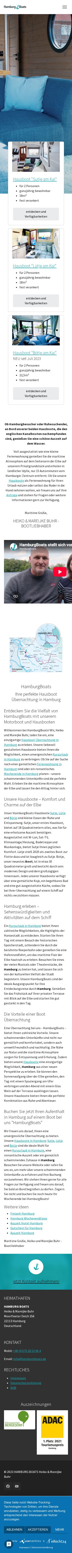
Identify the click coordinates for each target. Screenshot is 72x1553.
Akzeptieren (38, 1529)
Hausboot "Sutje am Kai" (35, 179)
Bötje (13, 818)
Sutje (53, 813)
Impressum (18, 1378)
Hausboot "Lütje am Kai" (34, 266)
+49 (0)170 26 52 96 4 (27, 1351)
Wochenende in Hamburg (21, 774)
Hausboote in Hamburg (30, 1141)
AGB (13, 1388)
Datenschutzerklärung (25, 1383)
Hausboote (16, 480)
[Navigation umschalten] (64, 7)
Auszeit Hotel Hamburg (26, 1223)
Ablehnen (14, 1529)
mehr (59, 1529)
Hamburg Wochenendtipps (28, 1218)
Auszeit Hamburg (22, 1233)
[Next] (59, 157)
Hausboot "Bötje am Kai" (35, 352)
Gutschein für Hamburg (26, 1228)
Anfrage (11, 495)
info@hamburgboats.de (29, 1359)
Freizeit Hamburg (22, 1213)
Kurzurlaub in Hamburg (25, 926)
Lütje (62, 813)
